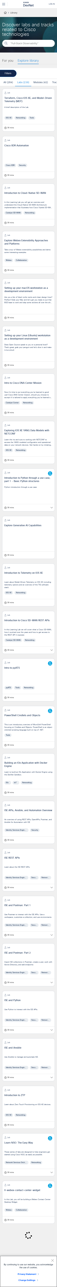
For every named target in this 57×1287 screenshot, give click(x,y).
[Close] (52, 1260)
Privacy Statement (27, 1274)
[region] (28, 1271)
